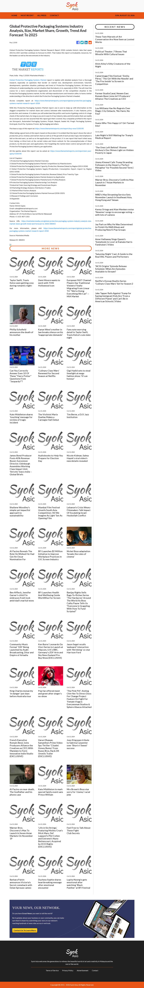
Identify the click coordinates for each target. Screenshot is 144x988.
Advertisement (82, 970)
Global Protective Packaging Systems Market (28, 80)
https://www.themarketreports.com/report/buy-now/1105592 (59, 128)
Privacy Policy (67, 970)
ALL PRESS (41, 15)
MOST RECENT (27, 15)
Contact (95, 970)
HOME (14, 15)
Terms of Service (52, 970)
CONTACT (54, 15)
